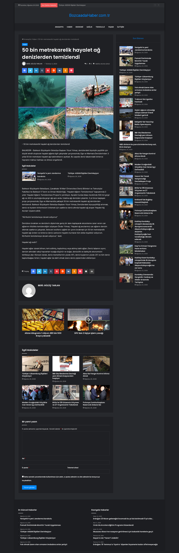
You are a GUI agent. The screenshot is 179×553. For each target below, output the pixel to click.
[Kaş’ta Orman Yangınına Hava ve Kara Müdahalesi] (126, 249)
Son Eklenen (138, 38)
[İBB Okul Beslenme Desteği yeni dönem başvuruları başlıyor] (65, 363)
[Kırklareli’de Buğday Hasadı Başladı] (126, 203)
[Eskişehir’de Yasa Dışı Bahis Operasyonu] (126, 125)
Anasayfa (59, 27)
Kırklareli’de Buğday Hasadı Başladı (143, 200)
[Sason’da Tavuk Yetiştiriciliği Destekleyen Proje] (126, 179)
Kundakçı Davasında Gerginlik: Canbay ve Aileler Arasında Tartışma (144, 278)
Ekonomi (79, 27)
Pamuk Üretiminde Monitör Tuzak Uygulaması (143, 61)
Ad (23, 458)
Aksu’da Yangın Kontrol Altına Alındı (96, 374)
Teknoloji (100, 27)
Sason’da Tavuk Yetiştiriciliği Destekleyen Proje (143, 179)
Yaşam (111, 27)
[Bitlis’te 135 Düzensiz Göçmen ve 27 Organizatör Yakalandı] (65, 392)
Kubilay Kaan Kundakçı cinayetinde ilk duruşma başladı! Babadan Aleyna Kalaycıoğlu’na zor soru (145, 262)
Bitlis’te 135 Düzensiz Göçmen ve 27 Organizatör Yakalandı (65, 403)
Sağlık (89, 27)
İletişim (120, 27)
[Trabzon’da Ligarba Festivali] (126, 102)
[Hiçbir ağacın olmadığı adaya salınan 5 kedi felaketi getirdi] (126, 113)
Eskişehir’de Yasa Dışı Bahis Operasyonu (144, 123)
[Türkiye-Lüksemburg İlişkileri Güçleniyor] (35, 363)
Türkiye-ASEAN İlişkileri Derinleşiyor (72, 5)
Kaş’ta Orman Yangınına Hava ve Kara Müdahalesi (145, 248)
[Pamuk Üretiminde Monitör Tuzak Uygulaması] (126, 61)
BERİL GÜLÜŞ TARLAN (34, 64)
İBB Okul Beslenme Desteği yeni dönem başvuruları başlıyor (64, 376)
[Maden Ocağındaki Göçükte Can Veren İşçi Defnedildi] (35, 392)
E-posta (25, 468)
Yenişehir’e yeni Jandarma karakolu (143, 48)
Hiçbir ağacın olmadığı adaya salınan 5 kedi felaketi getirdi (145, 112)
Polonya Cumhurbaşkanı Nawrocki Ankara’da (94, 403)
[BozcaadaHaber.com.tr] (89, 15)
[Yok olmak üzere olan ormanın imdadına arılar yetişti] (126, 90)
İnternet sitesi (73, 468)
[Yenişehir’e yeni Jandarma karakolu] (29, 176)
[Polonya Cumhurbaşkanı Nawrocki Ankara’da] (96, 392)
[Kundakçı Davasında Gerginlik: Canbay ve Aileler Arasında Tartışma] (126, 277)
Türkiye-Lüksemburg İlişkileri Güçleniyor (34, 374)
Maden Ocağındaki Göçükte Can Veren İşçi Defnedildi (34, 403)
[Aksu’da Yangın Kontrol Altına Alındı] (96, 363)
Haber (69, 27)
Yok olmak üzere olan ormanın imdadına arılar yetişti (145, 90)
